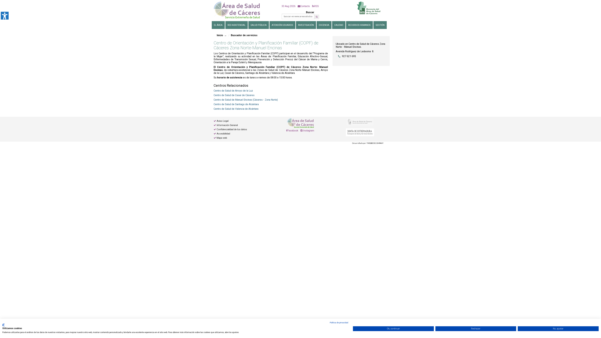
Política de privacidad (339, 323)
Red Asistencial (237, 25)
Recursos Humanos (359, 25)
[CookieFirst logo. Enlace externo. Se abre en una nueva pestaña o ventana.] (3, 325)
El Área (218, 25)
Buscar (310, 12)
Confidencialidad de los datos (232, 129)
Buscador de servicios (244, 35)
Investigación (306, 25)
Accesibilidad (223, 133)
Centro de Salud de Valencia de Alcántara (236, 108)
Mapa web (221, 137)
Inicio (220, 35)
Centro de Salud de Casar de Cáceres (234, 95)
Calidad (338, 25)
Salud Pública (259, 25)
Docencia (324, 25)
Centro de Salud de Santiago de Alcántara (236, 104)
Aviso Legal (223, 121)
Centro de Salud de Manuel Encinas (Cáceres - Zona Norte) (246, 99)
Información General (227, 125)
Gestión (380, 25)
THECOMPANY (375, 143)
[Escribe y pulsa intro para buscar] (316, 17)
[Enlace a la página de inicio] (239, 10)
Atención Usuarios (282, 25)
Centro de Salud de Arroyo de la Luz (233, 90)
